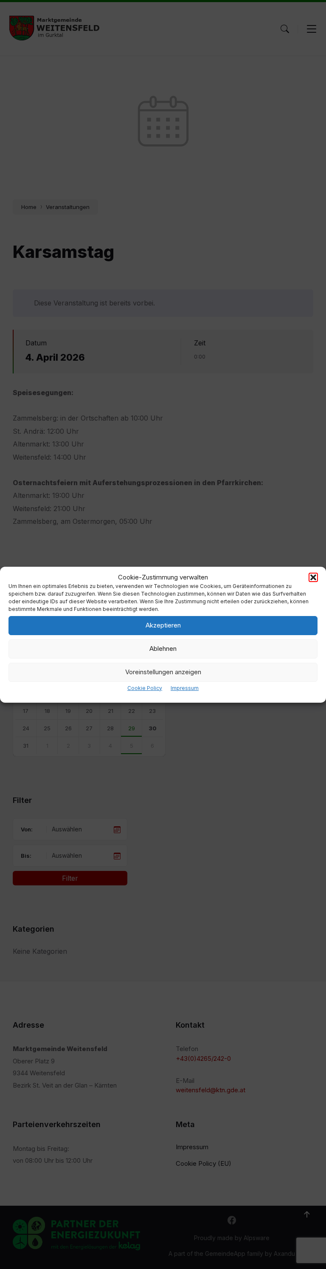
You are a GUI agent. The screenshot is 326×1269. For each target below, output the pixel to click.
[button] (313, 577)
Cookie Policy (144, 688)
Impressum (185, 688)
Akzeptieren (163, 625)
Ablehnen (163, 648)
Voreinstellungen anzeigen (163, 672)
